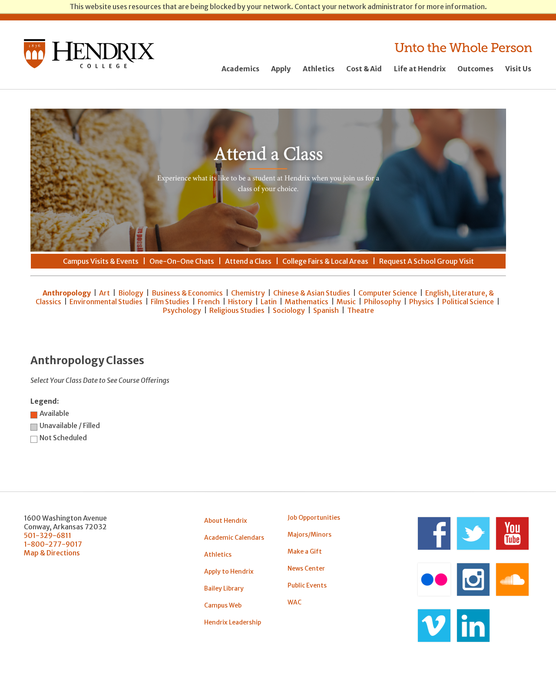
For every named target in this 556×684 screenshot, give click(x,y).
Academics (240, 68)
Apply (281, 68)
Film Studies (170, 301)
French (209, 301)
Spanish (326, 310)
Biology (130, 293)
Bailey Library (224, 588)
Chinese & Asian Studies (311, 293)
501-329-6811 (47, 535)
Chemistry (248, 293)
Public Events (307, 585)
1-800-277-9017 (53, 544)
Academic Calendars (234, 537)
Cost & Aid (364, 68)
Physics (421, 301)
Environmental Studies (106, 301)
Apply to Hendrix (229, 571)
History (240, 301)
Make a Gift (305, 551)
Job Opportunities (314, 517)
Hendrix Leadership (232, 622)
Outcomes (475, 68)
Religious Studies (237, 310)
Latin (269, 301)
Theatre (360, 310)
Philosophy (382, 301)
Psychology (182, 310)
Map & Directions (52, 552)
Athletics (318, 68)
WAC (294, 602)
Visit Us (518, 68)
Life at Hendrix (420, 68)
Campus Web (223, 605)
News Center (306, 568)
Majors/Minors (309, 534)
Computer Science (387, 293)
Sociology (289, 310)
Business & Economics (187, 293)
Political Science (468, 301)
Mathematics (306, 301)
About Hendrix (225, 521)
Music (346, 301)
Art (104, 293)
